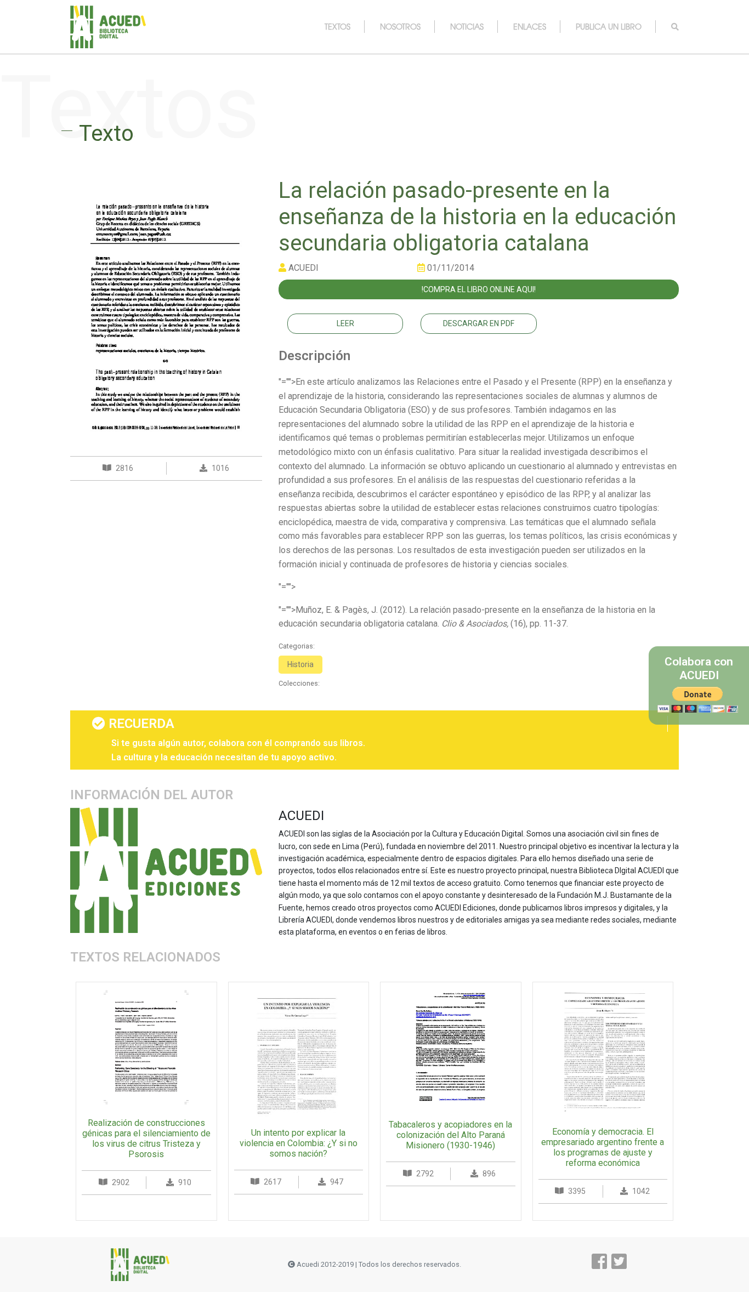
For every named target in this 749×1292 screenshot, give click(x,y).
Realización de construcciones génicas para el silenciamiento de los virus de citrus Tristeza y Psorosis (146, 1139)
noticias (467, 26)
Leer (345, 323)
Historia (300, 664)
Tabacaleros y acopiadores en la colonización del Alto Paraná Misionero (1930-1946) (450, 1135)
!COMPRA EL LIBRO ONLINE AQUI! (479, 289)
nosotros (400, 26)
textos (337, 26)
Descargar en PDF (478, 323)
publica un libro (609, 26)
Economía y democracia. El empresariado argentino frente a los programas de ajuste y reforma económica (602, 1147)
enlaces (529, 26)
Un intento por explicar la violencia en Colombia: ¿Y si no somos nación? (299, 1143)
